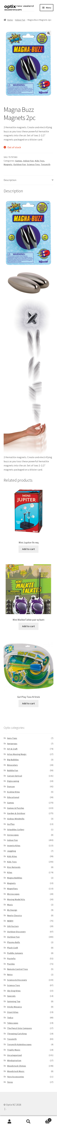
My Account (9, 1121)
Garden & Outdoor (16, 813)
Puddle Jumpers (15, 953)
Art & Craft (12, 748)
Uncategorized (14, 1055)
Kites (9, 872)
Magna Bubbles (14, 877)
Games (18, 160)
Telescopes (12, 1023)
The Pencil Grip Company (19, 1028)
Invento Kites (13, 845)
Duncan (11, 786)
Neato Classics (14, 915)
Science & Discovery (17, 979)
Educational (13, 797)
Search (28, 1121)
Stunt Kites (12, 1012)
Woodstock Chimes (16, 1065)
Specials (11, 996)
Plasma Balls (13, 942)
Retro (10, 974)
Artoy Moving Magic (16, 754)
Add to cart (28, 549)
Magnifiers (12, 888)
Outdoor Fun (19, 164)
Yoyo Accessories (15, 1076)
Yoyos (10, 1082)
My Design (12, 910)
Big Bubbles (13, 759)
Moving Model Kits (16, 899)
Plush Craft (12, 947)
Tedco (10, 1017)
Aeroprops (12, 743)
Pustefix (11, 958)
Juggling (11, 850)
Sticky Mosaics (14, 1006)
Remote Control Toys (17, 969)
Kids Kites (12, 856)
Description (10, 180)
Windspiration (14, 1060)
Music (10, 904)
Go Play (11, 824)
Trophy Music (13, 1049)
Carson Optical (14, 775)
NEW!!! (10, 920)
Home (10, 19)
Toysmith (45, 164)
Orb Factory (13, 926)
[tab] (29, 180)
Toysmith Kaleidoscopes (19, 1044)
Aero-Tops (12, 738)
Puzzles (11, 963)
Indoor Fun (20, 19)
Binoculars (12, 765)
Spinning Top (13, 1001)
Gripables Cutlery (15, 829)
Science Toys (33, 164)
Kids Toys (39, 160)
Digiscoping (13, 781)
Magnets (8, 164)
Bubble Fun (12, 770)
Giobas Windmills (15, 818)
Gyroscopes (13, 834)
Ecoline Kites (13, 791)
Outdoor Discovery (16, 931)
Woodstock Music (15, 1071)
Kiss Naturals (13, 867)
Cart (44, 1119)
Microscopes (13, 894)
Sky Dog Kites (14, 990)
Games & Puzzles (15, 808)
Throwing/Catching (17, 1033)
